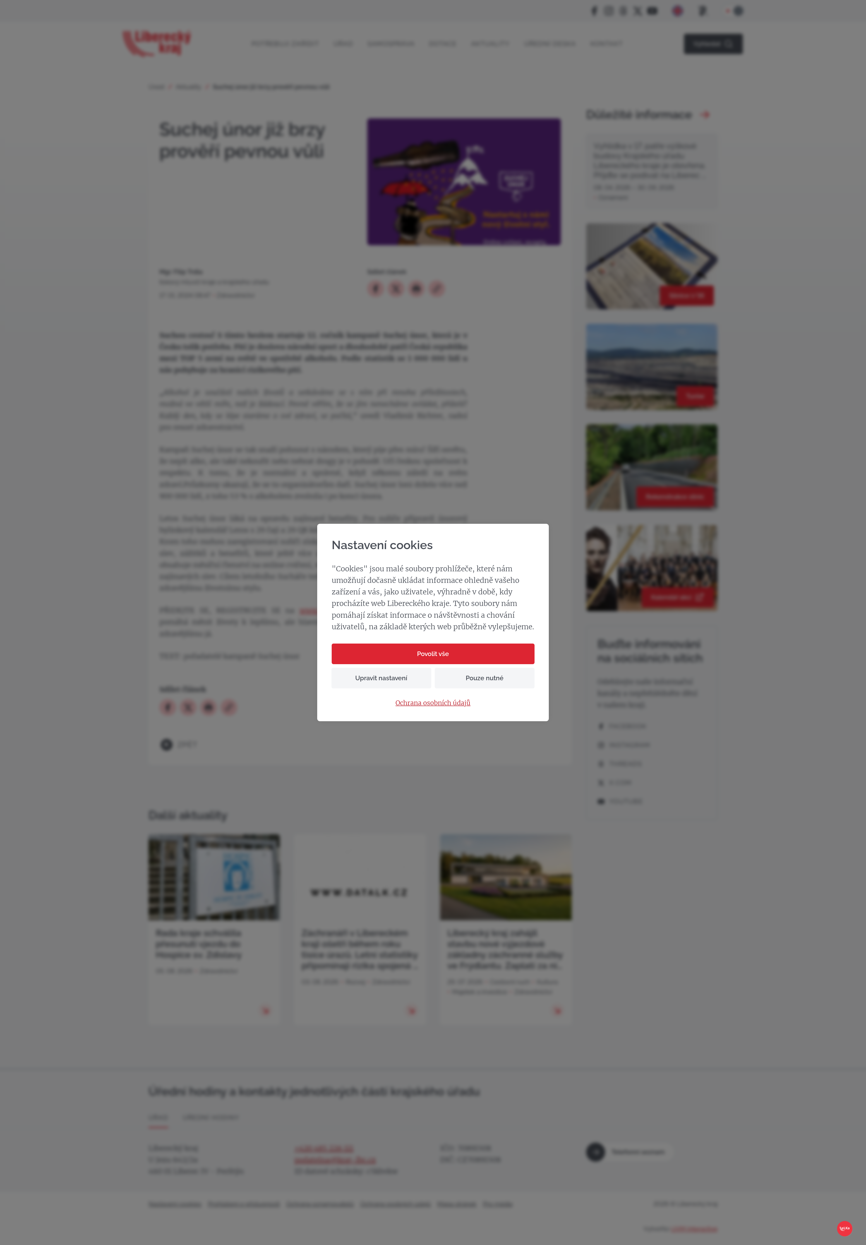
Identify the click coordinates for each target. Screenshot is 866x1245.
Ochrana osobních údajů (433, 703)
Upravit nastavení (381, 678)
